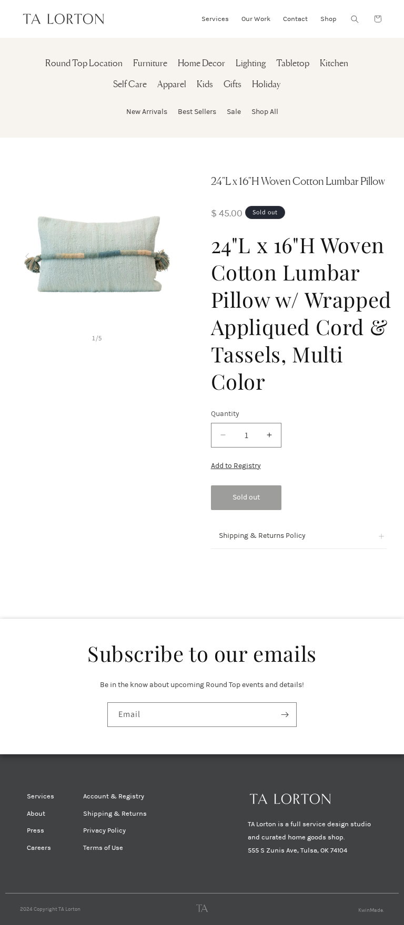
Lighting (251, 63)
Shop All (264, 112)
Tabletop (292, 63)
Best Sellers (197, 112)
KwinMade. (371, 910)
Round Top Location (84, 63)
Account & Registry (113, 796)
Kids (205, 84)
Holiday (266, 84)
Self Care (130, 84)
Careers (39, 847)
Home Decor (201, 63)
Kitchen (334, 63)
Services (40, 796)
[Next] (167, 254)
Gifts (232, 84)
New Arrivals (146, 112)
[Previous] (27, 254)
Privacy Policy (104, 830)
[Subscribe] (284, 714)
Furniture (150, 63)
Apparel (171, 84)
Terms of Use (103, 847)
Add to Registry (236, 466)
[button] (354, 18)
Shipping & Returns (115, 813)
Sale (234, 112)
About (36, 813)
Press (35, 830)
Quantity (225, 414)
